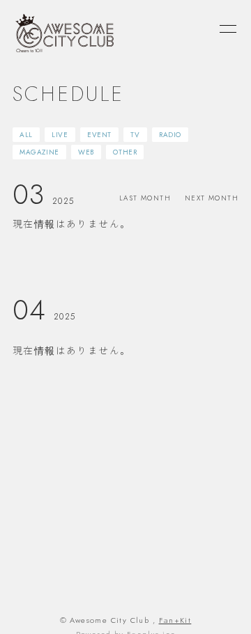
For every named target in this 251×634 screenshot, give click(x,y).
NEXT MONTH (211, 198)
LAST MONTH (145, 198)
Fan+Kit (175, 620)
